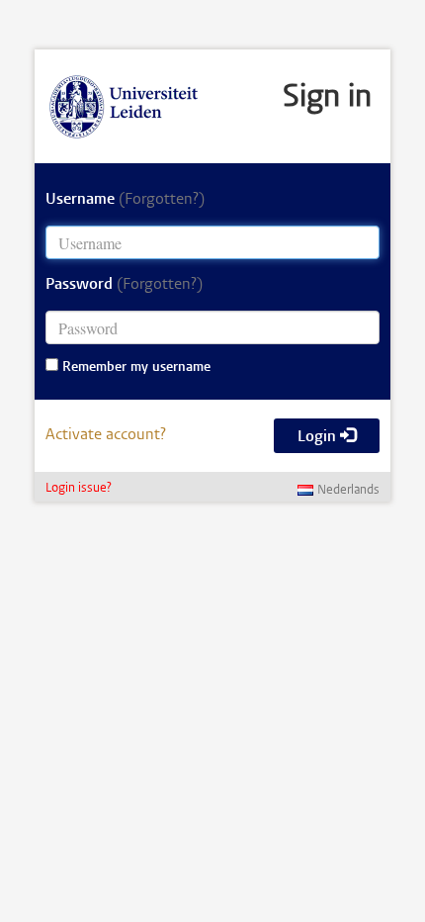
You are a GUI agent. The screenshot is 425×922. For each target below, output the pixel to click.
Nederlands (348, 491)
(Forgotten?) (162, 200)
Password (124, 285)
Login (319, 437)
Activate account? (105, 435)
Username (125, 200)
